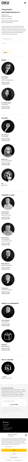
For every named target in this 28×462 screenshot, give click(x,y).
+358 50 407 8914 (5, 325)
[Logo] (5, 3)
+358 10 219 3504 (5, 217)
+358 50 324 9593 (5, 293)
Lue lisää (8, 412)
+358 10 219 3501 (5, 82)
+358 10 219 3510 (5, 291)
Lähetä (5, 52)
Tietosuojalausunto (17, 460)
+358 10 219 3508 (5, 348)
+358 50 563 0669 (5, 140)
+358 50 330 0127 (5, 269)
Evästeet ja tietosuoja (7, 428)
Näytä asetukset (14, 457)
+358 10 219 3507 (5, 324)
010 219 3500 (6, 424)
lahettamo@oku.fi (5, 346)
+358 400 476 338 (5, 218)
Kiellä (14, 453)
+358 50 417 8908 (5, 349)
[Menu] (25, 3)
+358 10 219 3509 (5, 267)
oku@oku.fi (5, 425)
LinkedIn (7, 422)
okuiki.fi (4, 376)
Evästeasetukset (6, 429)
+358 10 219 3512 (5, 106)
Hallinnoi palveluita (8, 446)
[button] (26, 435)
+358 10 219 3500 (5, 163)
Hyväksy (14, 450)
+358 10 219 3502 (5, 138)
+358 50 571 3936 (5, 244)
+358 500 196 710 (5, 83)
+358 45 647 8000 (5, 108)
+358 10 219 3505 (5, 243)
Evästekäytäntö (9, 460)
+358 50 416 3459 (5, 164)
